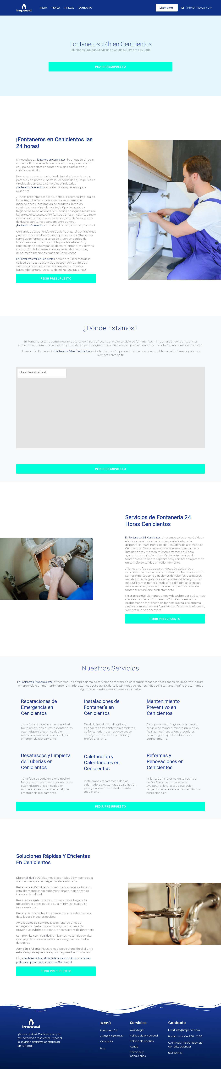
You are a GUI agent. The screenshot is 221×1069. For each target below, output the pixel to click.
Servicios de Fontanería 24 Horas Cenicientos (158, 520)
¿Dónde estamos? (111, 1036)
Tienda (55, 7)
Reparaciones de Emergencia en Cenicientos (39, 707)
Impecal (69, 7)
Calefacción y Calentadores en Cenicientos (102, 762)
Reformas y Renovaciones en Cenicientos (165, 761)
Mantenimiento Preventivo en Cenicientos (163, 707)
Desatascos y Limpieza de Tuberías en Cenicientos (46, 761)
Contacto (85, 7)
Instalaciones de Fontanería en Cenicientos (102, 707)
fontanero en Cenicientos (51, 159)
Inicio (43, 7)
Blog (102, 1048)
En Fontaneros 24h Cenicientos (142, 537)
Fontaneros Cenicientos (30, 187)
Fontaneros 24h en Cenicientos (110, 44)
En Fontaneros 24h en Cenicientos (35, 258)
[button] (110, 66)
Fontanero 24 (108, 1030)
